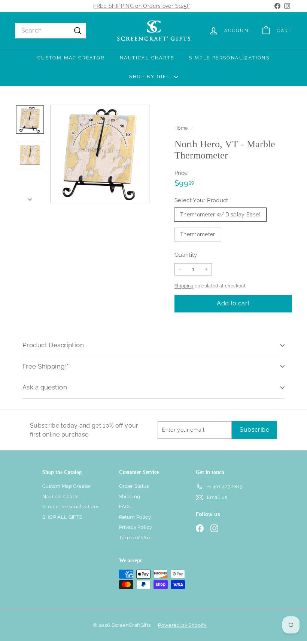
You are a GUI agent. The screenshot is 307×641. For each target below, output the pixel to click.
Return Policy (135, 517)
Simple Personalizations (229, 58)
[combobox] (50, 30)
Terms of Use (135, 537)
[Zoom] (100, 154)
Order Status (134, 486)
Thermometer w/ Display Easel (220, 215)
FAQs (125, 506)
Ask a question (44, 387)
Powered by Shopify (182, 625)
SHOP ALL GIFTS (62, 517)
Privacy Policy (135, 527)
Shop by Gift (150, 76)
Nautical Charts (147, 58)
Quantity (185, 255)
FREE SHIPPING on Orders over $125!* (141, 6)
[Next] (30, 197)
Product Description (53, 345)
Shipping (184, 286)
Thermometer (197, 234)
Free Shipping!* (45, 366)
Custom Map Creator (71, 58)
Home (181, 128)
